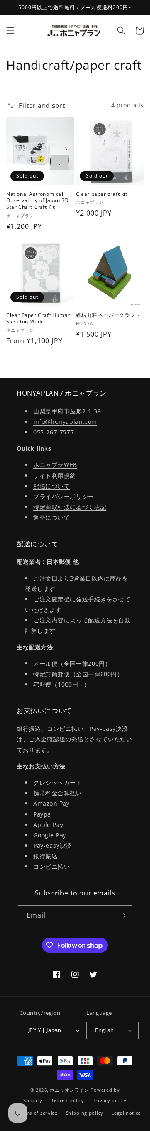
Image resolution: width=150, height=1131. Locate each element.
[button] (10, 30)
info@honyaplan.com (65, 422)
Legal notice (126, 1113)
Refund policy (67, 1100)
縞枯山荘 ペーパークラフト (108, 315)
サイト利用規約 (54, 475)
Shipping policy (85, 1113)
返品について (51, 517)
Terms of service (38, 1113)
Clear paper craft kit (102, 194)
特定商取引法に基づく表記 (69, 507)
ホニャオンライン (69, 1090)
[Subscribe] (122, 915)
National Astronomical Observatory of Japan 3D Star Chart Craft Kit (37, 200)
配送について (51, 486)
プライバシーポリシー (63, 496)
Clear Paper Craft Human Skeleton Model (38, 318)
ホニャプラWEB (55, 465)
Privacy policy (109, 1100)
